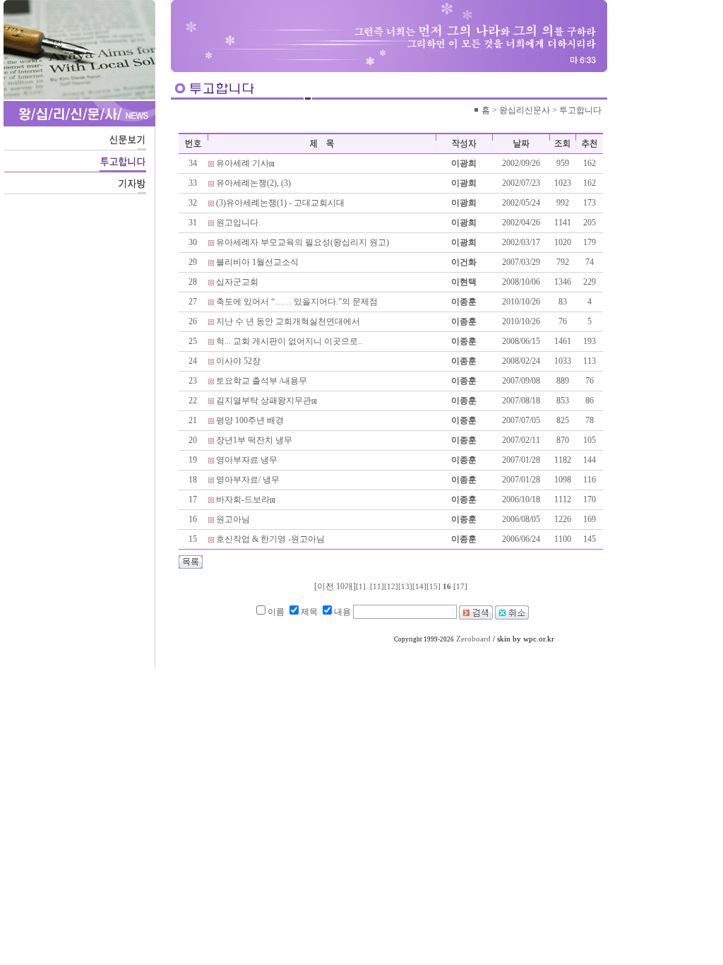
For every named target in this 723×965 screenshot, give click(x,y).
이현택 (464, 282)
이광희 (464, 163)
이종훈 (464, 302)
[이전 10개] (335, 586)
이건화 (464, 262)
